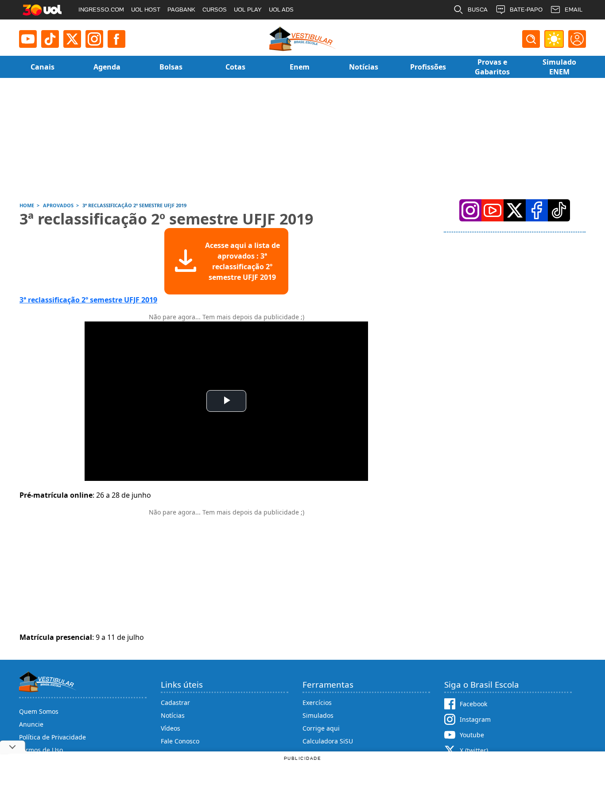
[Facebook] (537, 210)
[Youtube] (28, 39)
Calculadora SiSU (327, 741)
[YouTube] (492, 210)
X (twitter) (474, 750)
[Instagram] (94, 39)
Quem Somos (38, 711)
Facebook (473, 704)
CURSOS (214, 9)
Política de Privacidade (52, 737)
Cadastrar (175, 702)
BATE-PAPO (526, 9)
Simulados (318, 715)
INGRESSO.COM (101, 9)
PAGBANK (181, 9)
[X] (72, 39)
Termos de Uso (41, 750)
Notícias (173, 715)
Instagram (475, 719)
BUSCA (478, 9)
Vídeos (170, 728)
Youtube (472, 735)
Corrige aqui (321, 728)
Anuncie (31, 724)
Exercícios (317, 702)
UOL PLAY (248, 9)
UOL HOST (145, 9)
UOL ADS (281, 9)
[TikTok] (50, 39)
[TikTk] (559, 210)
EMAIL (573, 9)
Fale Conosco (180, 741)
